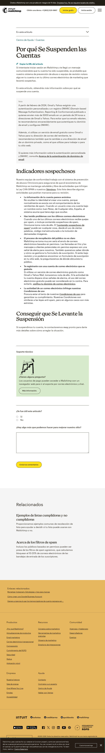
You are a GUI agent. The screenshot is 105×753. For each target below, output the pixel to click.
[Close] (101, 745)
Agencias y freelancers (79, 629)
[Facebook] (43, 727)
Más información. (29, 391)
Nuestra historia (13, 680)
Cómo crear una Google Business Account (24, 596)
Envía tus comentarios (29, 465)
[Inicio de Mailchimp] (12, 10)
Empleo (10, 693)
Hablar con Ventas (45, 693)
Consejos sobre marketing (49, 629)
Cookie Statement (21, 749)
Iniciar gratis (68, 10)
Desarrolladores (76, 633)
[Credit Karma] (50, 717)
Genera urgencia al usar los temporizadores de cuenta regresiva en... (35, 601)
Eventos (73, 637)
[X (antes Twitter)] (48, 727)
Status (9, 659)
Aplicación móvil (13, 663)
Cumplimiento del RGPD (16, 650)
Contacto (42, 680)
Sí (21, 416)
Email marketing (13, 637)
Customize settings (86, 745)
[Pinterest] (69, 727)
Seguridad (11, 655)
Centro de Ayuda (25, 40)
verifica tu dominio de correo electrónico (54, 283)
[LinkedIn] (58, 727)
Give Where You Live (15, 688)
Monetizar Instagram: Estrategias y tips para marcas (28, 592)
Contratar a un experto (47, 684)
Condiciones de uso (69, 294)
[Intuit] (21, 717)
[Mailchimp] (83, 717)
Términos (51, 189)
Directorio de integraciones (49, 645)
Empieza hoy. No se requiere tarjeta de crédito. (76, 3)
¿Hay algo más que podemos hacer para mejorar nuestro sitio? (48, 427)
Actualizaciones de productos (19, 633)
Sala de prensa (12, 684)
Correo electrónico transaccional (20, 642)
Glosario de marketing (47, 640)
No (21, 420)
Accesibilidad (12, 697)
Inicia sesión (86, 10)
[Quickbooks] (67, 717)
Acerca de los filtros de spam (36, 542)
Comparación (12, 646)
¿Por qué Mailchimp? (15, 629)
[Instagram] (53, 727)
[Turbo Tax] (35, 717)
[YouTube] (64, 727)
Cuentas (40, 40)
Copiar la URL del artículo (31, 64)
